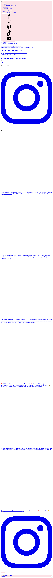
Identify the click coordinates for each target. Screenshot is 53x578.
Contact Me (3, 576)
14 (2, 62)
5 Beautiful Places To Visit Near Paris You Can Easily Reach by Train (13, 44)
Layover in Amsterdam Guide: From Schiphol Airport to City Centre (13, 50)
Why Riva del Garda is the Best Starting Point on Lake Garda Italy (12, 55)
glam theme (6, 575)
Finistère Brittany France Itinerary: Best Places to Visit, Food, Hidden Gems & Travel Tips (17, 47)
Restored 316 (10, 575)
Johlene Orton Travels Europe (4, 42)
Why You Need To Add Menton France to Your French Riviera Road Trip (13, 58)
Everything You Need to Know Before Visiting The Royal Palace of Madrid (14, 53)
